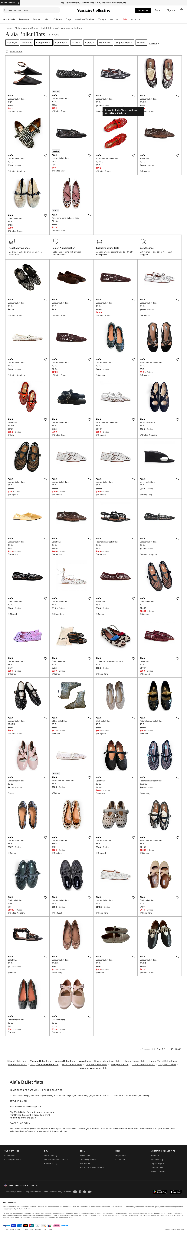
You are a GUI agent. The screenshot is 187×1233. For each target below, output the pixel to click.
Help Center (120, 1155)
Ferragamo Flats (119, 1064)
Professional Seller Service (92, 1167)
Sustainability (157, 1159)
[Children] (64, 19)
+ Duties (105, 105)
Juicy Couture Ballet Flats (44, 1064)
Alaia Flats (85, 1061)
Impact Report (157, 1163)
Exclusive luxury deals (107, 248)
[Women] (43, 19)
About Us (135, 19)
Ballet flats (46, 28)
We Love (114, 19)
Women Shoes (30, 28)
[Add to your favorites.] (45, 96)
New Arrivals (9, 19)
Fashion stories (158, 1171)
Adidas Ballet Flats (65, 1061)
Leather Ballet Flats (96, 1064)
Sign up (171, 10)
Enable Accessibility (10, 2)
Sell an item (143, 10)
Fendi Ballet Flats (17, 1064)
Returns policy (50, 1163)
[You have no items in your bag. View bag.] (181, 10)
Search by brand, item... (19, 10)
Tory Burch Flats (167, 1064)
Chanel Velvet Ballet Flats (163, 1061)
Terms (45, 1191)
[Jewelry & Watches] (96, 19)
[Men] (51, 19)
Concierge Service (12, 1159)
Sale (125, 19)
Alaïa (17, 28)
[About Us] (142, 19)
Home (8, 28)
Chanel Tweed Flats (134, 1061)
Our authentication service (56, 1159)
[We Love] (120, 19)
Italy (50, 1229)
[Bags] (73, 19)
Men (47, 19)
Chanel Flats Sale (16, 1061)
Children (58, 19)
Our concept (10, 1155)
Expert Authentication (64, 248)
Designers (24, 19)
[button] (181, 10)
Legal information (33, 1191)
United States (28, 1229)
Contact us (120, 1159)
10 (172, 1049)
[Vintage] (108, 19)
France (5, 1229)
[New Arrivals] (17, 19)
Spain (45, 1229)
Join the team (157, 1167)
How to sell (85, 1155)
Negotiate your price (19, 248)
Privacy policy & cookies (60, 1191)
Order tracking (50, 1155)
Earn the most (147, 248)
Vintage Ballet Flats (40, 1061)
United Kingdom (15, 1229)
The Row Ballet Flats (143, 1064)
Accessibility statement (14, 1191)
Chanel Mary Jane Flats (107, 1061)
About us (155, 1155)
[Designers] (31, 19)
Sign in (158, 10)
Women (37, 19)
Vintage (102, 19)
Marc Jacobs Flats (72, 1064)
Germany (37, 1229)
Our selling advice (88, 1159)
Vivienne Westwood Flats (93, 1068)
